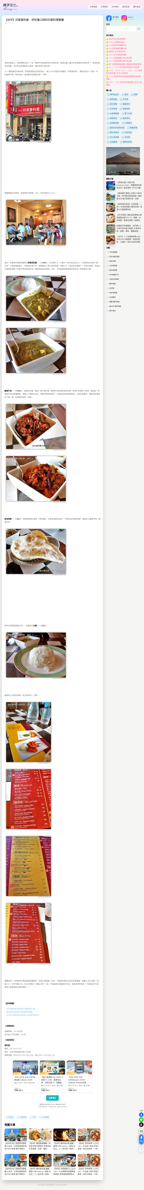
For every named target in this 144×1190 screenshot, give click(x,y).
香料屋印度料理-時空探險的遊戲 (19, 1012)
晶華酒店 (126, 118)
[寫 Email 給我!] (141, 1131)
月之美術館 (114, 137)
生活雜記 (112, 297)
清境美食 (126, 109)
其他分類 (112, 261)
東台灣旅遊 (113, 293)
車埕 (126, 94)
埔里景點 (113, 99)
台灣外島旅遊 (114, 279)
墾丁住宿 (128, 113)
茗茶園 (127, 137)
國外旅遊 (136, 7)
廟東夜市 (126, 104)
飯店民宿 (125, 7)
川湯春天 (128, 123)
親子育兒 (112, 311)
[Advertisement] (52, 43)
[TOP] (141, 1150)
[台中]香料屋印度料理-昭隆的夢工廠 (20, 1009)
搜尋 (108, 24)
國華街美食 (127, 142)
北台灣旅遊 (113, 266)
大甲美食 (113, 109)
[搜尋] (139, 28)
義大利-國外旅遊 (115, 306)
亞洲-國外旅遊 (114, 257)
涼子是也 (50, 1185)
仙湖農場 (113, 142)
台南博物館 (114, 113)
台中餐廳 (45, 1117)
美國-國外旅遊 (114, 302)
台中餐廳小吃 (114, 275)
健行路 (10, 1117)
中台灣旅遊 (113, 252)
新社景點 (113, 104)
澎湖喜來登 (114, 123)
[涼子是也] (10, 7)
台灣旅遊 (93, 7)
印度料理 (22, 1117)
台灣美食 (104, 7)
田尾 (135, 94)
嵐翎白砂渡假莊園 (117, 128)
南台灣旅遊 (113, 270)
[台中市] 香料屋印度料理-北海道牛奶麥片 (22, 1015)
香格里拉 (113, 118)
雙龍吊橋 (133, 128)
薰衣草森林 (114, 132)
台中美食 (115, 7)
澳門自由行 (114, 94)
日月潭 (125, 99)
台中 (34, 1117)
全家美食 (128, 132)
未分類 (111, 288)
